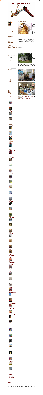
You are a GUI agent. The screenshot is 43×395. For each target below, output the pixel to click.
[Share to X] (20, 47)
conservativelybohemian (12, 262)
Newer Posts (19, 101)
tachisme (10, 343)
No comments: (32, 96)
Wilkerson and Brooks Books (12, 303)
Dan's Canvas (10, 287)
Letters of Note (10, 143)
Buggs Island (23, 98)
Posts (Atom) (23, 103)
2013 (9, 79)
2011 (9, 81)
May (9, 92)
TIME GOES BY (11, 141)
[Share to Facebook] (20, 47)
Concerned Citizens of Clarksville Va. (11, 374)
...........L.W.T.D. (11, 212)
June (10, 91)
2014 (9, 78)
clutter (31, 98)
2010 (9, 82)
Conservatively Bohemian (12, 378)
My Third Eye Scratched (12, 366)
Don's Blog (10, 269)
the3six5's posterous (11, 377)
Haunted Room (10, 111)
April (9, 93)
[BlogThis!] (19, 47)
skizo (9, 338)
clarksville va (28, 98)
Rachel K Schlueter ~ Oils (12, 150)
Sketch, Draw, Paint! (11, 157)
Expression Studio (11, 249)
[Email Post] (34, 96)
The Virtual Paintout (11, 217)
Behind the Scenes (11, 376)
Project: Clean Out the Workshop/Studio (25, 51)
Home (28, 101)
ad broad (10, 271)
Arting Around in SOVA (21, 3)
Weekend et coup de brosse (12, 179)
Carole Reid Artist (11, 196)
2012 (9, 80)
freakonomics (9, 382)
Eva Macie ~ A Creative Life (12, 125)
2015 (9, 77)
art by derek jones (11, 201)
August (10, 89)
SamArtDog (10, 276)
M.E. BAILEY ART (11, 264)
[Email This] (18, 47)
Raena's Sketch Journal (12, 314)
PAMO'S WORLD (11, 148)
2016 (9, 76)
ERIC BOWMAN (11, 116)
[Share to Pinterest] (21, 47)
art (20, 98)
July (9, 90)
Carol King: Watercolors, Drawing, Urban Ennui (12, 255)
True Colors (10, 136)
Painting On (10, 257)
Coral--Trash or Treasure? (22, 22)
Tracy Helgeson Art (11, 361)
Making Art (10, 238)
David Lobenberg (11, 233)
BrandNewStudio (11, 325)
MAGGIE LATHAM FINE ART (12, 292)
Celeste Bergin (10, 168)
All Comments (10, 72)
